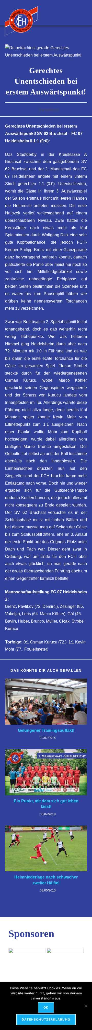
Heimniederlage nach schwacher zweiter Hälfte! (46, 880)
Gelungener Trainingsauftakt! (46, 730)
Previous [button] (15, 958)
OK (45, 1007)
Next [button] (77, 958)
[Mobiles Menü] (85, 12)
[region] (46, 959)
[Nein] (85, 1005)
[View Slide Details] (26, 959)
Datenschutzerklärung (46, 1019)
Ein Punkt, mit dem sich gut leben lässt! (46, 804)
